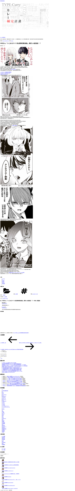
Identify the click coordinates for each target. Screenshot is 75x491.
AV (2, 391)
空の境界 (3, 422)
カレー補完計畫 (2, 37)
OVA (3, 398)
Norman (4, 380)
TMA (3, 400)
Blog (2, 392)
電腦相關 (3, 444)
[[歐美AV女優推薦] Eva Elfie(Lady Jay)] (3, 469)
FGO (3, 395)
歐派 (2, 419)
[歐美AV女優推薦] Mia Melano (6, 476)
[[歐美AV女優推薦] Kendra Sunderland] (3, 481)
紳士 (2, 424)
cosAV (3, 393)
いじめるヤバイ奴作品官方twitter (5, 73)
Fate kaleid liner (4, 394)
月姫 (2, 417)
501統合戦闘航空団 (5, 390)
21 (4, 355)
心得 (2, 440)
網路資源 (3, 425)
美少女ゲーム (4, 426)
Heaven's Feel (4, 396)
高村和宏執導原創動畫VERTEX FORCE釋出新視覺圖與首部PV (11, 363)
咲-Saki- (3, 409)
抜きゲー (3, 413)
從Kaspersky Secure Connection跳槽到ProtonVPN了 (14, 380)
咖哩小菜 (3, 438)
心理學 (3, 412)
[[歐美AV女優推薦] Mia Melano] (3, 475)
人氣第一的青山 (14, 125)
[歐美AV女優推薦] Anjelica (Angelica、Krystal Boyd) (10, 488)
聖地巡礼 (3, 427)
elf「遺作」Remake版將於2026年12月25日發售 (9, 362)
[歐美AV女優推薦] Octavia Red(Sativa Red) (8, 372)
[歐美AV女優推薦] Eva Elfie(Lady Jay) (7, 470)
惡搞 (2, 441)
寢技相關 (3, 439)
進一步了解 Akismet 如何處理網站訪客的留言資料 (21, 332)
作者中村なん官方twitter (4, 74)
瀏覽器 (3, 421)
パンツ (3, 408)
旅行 (2, 416)
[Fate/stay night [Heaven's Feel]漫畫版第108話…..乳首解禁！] (3, 472)
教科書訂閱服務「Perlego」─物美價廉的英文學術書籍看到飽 (16, 385)
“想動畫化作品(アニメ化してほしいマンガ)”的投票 (16, 272)
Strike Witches (4, 399)
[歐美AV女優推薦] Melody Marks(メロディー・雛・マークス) (11, 479)
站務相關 (3, 423)
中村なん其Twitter (13, 69)
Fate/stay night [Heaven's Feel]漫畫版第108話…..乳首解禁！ (11, 473)
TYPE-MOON (4, 401)
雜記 (2, 443)
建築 (2, 411)
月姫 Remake (4, 418)
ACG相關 (5, 296)
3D (2, 389)
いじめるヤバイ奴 (5, 298)
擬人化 (3, 414)
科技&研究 (3, 442)
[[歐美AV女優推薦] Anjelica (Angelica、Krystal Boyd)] (3, 487)
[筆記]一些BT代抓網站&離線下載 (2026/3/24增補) (14, 381)
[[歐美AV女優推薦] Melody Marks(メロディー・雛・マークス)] (3, 478)
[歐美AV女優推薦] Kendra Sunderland (7, 482)
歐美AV (3, 420)
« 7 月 (1, 358)
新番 (2, 415)
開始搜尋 (2, 455)
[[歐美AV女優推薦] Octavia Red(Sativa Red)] (3, 484)
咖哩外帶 (3, 437)
